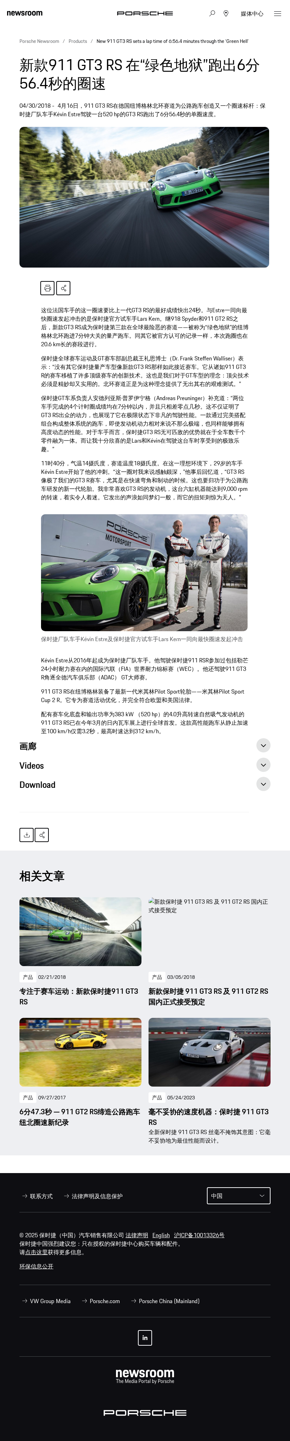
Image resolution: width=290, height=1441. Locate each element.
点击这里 (36, 1252)
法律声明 (137, 1235)
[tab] (145, 748)
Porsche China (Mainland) (169, 1301)
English (161, 1235)
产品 (28, 977)
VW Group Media (50, 1301)
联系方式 (41, 1196)
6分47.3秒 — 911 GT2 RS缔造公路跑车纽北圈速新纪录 (79, 1117)
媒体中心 (252, 13)
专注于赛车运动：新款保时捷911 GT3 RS (78, 996)
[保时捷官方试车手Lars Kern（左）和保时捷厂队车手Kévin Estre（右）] (144, 572)
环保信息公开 (36, 1266)
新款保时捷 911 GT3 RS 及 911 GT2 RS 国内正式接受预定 (208, 996)
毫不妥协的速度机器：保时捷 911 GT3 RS (209, 1117)
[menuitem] (36, 1196)
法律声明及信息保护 (97, 1196)
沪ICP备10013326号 (199, 1235)
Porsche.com (105, 1301)
